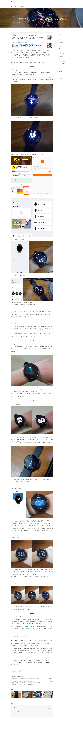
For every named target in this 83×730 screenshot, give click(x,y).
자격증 (61, 60)
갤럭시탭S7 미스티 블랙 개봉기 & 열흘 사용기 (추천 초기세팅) (22, 681)
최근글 (60, 74)
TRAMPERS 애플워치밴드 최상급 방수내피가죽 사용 (23, 44)
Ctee (17, 726)
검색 (68, 2)
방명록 (21, 6)
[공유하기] (14, 670)
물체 (15, 676)
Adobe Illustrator (62, 61)
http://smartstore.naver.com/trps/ (19, 42)
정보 (59, 40)
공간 (60, 37)
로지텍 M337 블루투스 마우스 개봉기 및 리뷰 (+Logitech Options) (23, 684)
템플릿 (60, 48)
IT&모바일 (61, 42)
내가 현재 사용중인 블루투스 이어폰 (32, 628)
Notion (61, 50)
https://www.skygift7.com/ (17, 34)
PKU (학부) (61, 56)
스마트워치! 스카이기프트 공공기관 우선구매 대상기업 (24, 35)
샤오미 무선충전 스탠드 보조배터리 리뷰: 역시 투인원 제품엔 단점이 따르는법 (25, 678)
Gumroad (12, 726)
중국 (60, 43)
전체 (59, 32)
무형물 (61, 38)
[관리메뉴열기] (81, 2)
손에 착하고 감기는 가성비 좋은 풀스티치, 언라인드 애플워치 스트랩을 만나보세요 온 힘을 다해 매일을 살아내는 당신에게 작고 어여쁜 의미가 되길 (28, 46)
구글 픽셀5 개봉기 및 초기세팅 (17, 679)
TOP (71, 726)
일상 (59, 52)
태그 (16, 6)
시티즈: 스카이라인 (62, 63)
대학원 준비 (61, 55)
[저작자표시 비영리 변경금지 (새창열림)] (23, 670)
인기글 (63, 74)
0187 (12, 2)
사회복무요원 (62, 53)
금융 (60, 46)
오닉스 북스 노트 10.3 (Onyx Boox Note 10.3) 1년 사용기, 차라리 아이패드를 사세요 (26, 682)
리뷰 (13, 676)
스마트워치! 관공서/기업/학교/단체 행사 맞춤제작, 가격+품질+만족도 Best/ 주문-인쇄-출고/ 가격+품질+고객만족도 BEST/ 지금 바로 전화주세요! (28, 38)
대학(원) (61, 45)
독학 (59, 58)
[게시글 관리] (15, 670)
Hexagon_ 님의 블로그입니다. (18, 708)
